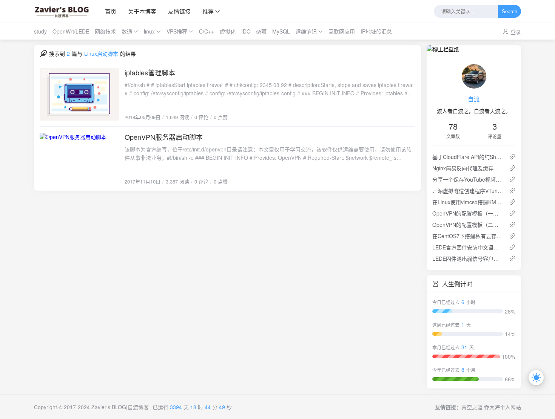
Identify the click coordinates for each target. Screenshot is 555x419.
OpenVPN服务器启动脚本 (164, 136)
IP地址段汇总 (376, 31)
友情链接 (179, 11)
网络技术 (105, 31)
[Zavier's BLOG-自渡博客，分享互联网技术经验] (65, 11)
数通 (127, 31)
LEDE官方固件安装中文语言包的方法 (467, 247)
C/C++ (206, 31)
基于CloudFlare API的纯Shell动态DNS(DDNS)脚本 (467, 157)
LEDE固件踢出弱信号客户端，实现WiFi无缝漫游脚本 (467, 258)
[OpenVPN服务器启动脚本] (79, 158)
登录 (515, 31)
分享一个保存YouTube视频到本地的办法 (467, 179)
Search (509, 11)
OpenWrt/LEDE (70, 31)
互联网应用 (341, 31)
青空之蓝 (472, 407)
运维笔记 (306, 31)
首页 (110, 11)
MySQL (281, 31)
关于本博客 (142, 11)
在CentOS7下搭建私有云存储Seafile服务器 (467, 236)
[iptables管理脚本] (79, 94)
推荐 (208, 11)
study (40, 31)
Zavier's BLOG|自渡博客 (120, 407)
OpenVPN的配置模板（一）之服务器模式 (467, 213)
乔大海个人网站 (502, 407)
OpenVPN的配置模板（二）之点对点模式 (467, 224)
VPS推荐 (176, 31)
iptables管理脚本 (150, 72)
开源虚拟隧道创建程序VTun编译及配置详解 (467, 190)
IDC (245, 31)
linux (149, 31)
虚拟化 (228, 31)
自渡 (474, 99)
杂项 (261, 31)
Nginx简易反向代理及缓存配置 (467, 168)
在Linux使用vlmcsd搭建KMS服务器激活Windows (467, 202)
